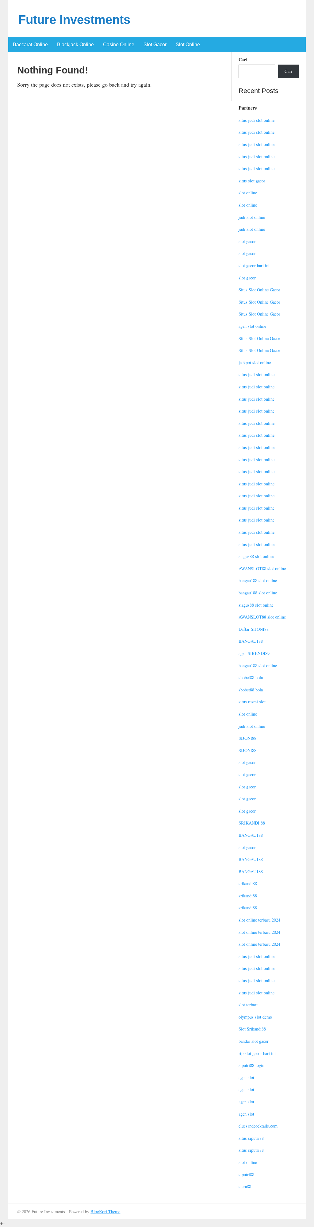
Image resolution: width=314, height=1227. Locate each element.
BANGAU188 (251, 641)
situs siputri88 (251, 1138)
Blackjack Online (75, 44)
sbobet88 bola (251, 677)
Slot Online (188, 44)
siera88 (245, 1186)
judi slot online (252, 217)
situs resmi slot (252, 702)
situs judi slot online (256, 120)
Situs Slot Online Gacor (259, 290)
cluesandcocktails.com (258, 1126)
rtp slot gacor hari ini (257, 1053)
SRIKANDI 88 (252, 823)
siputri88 (246, 1174)
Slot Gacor (155, 44)
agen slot (246, 1077)
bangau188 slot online (258, 580)
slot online (248, 193)
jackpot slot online (255, 362)
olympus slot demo (255, 1017)
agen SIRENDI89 (254, 653)
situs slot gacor (252, 181)
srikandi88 (248, 883)
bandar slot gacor (254, 1041)
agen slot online (252, 326)
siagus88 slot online (256, 556)
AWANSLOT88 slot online (262, 568)
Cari (243, 60)
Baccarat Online (30, 44)
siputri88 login (251, 1065)
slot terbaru (248, 1005)
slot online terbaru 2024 (259, 920)
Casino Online (118, 44)
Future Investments (74, 19)
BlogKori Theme (105, 1211)
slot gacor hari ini (254, 265)
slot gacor (247, 241)
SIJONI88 (247, 738)
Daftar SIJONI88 (254, 629)
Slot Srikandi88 (252, 1029)
